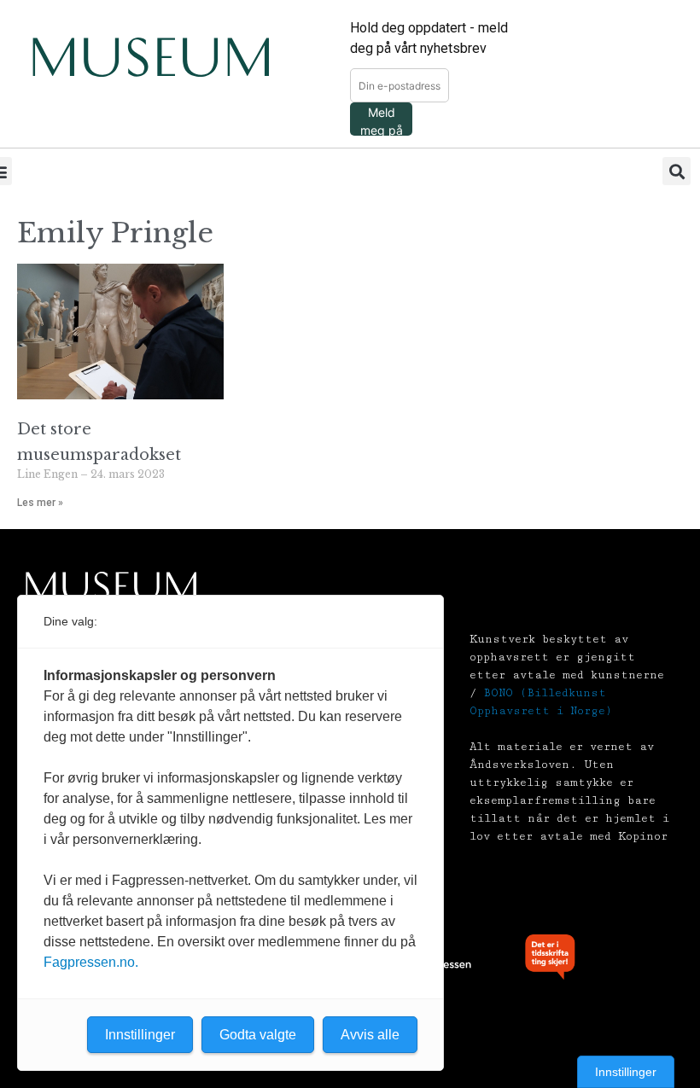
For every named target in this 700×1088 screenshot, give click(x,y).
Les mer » (40, 503)
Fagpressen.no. (91, 962)
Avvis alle (370, 1034)
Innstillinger (625, 1072)
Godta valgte (257, 1034)
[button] (676, 171)
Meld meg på (381, 120)
